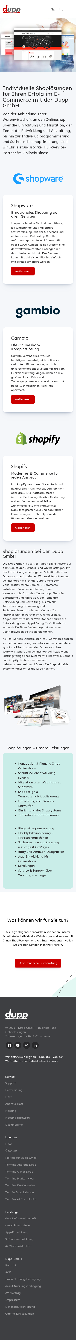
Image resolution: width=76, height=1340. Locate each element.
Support (10, 1083)
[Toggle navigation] (69, 9)
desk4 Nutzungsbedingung (23, 1286)
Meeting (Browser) (17, 1117)
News (8, 1144)
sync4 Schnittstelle (17, 1225)
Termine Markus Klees (20, 1178)
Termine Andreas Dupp (20, 1164)
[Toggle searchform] (61, 9)
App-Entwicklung (16, 1232)
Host (8, 1097)
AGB (8, 1272)
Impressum (12, 1300)
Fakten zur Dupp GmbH (21, 1157)
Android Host (14, 1104)
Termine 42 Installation (21, 1199)
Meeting (10, 1110)
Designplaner (14, 1124)
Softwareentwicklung (19, 1239)
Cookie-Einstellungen (19, 1313)
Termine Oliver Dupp (19, 1171)
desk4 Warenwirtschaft (20, 1218)
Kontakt (10, 1265)
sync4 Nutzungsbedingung (23, 1279)
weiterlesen (22, 271)
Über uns (11, 1151)
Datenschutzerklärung (20, 1306)
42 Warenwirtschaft (18, 1246)
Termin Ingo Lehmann (20, 1192)
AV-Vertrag (13, 1293)
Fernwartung (13, 1090)
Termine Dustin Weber (20, 1185)
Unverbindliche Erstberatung (38, 963)
